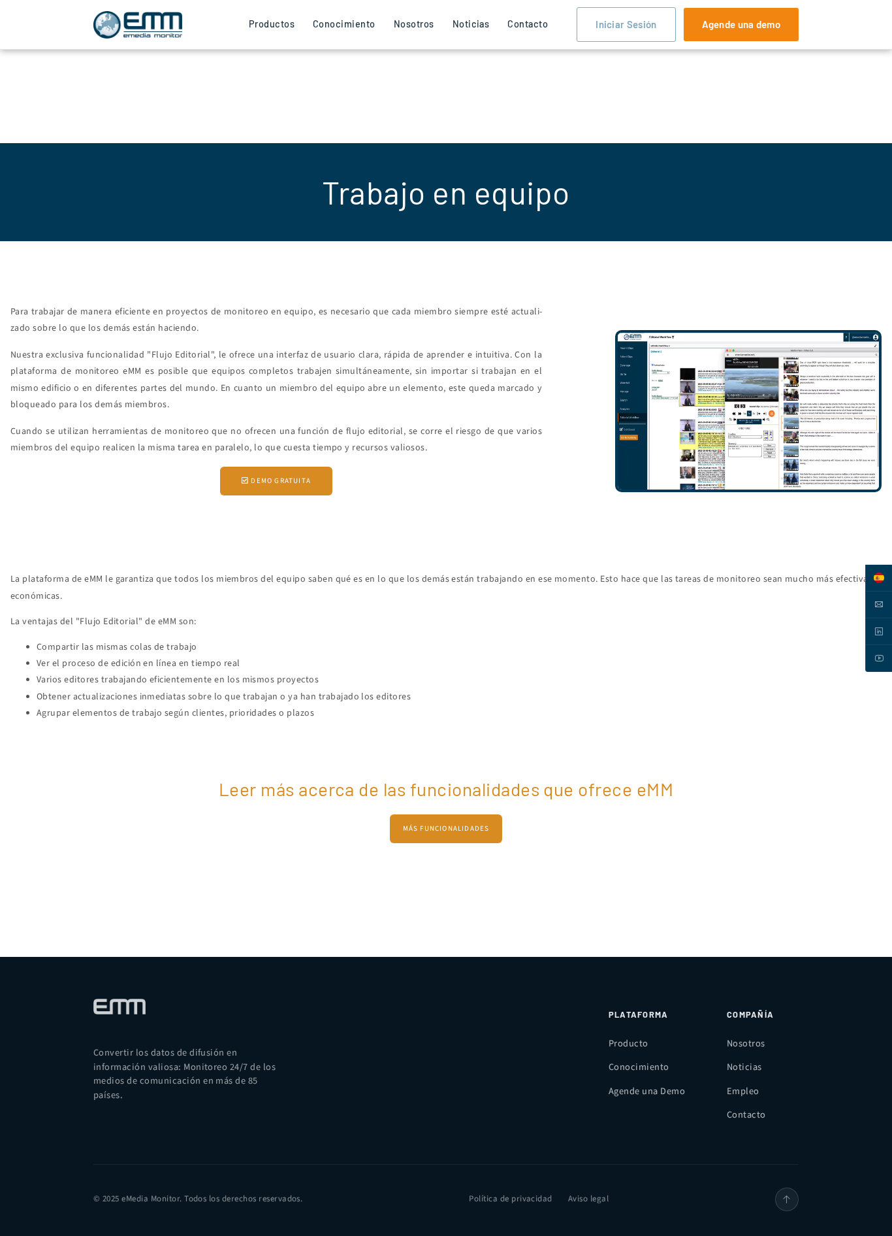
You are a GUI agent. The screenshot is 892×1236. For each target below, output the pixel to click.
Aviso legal (588, 1199)
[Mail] (878, 605)
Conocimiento (344, 23)
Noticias (471, 23)
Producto (628, 1043)
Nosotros (414, 23)
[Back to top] (787, 1199)
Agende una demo (741, 24)
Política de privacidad (510, 1199)
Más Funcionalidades (446, 828)
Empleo (743, 1091)
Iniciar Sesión (626, 24)
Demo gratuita (280, 481)
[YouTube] (878, 658)
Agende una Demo (647, 1091)
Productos (272, 23)
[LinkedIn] (878, 631)
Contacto (527, 23)
